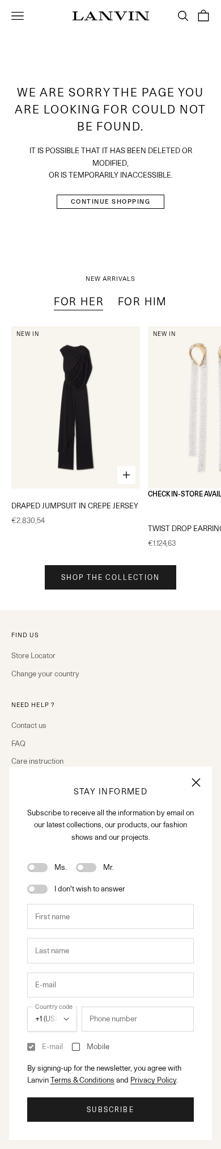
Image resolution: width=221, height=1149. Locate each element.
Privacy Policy (153, 1079)
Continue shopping (111, 201)
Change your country (45, 673)
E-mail (52, 1046)
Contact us (28, 725)
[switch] (37, 867)
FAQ (18, 743)
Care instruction (37, 760)
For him (143, 302)
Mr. (108, 867)
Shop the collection (110, 577)
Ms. (60, 867)
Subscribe (110, 1109)
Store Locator (33, 655)
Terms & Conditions (82, 1079)
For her (79, 302)
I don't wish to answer (89, 888)
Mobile (98, 1046)
